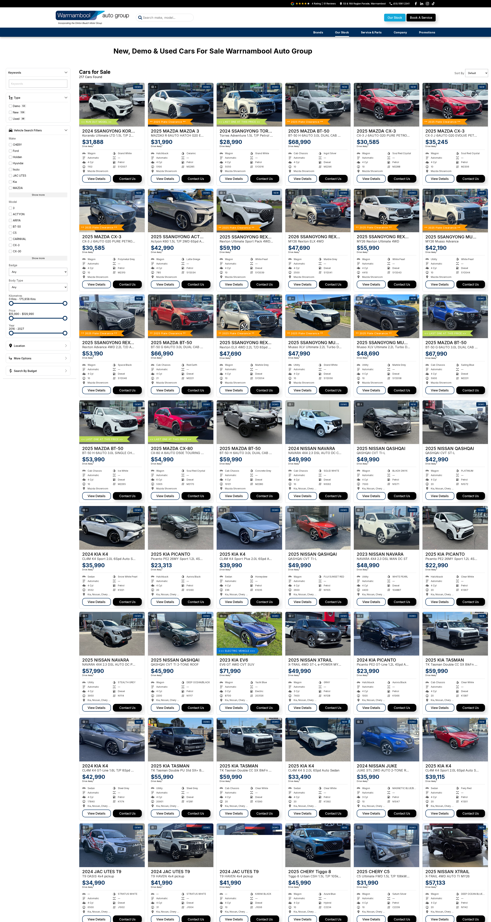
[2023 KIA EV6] (249, 634)
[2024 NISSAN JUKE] (386, 739)
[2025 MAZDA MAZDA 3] (180, 105)
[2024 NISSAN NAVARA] (318, 422)
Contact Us (127, 179)
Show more (38, 194)
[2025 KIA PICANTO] (180, 528)
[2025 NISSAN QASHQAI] (386, 422)
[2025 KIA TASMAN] (455, 634)
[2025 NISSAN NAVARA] (112, 634)
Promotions (427, 32)
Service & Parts (371, 32)
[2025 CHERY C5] (386, 845)
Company (400, 32)
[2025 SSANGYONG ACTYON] (180, 210)
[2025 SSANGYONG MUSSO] (455, 210)
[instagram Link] (427, 3)
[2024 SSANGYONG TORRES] (249, 105)
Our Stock (395, 18)
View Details (97, 179)
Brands (318, 32)
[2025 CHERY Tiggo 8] (318, 845)
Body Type (16, 280)
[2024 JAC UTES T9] (112, 845)
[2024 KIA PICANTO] (386, 634)
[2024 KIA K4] (112, 528)
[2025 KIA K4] (249, 528)
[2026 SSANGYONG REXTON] (318, 210)
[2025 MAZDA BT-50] (318, 105)
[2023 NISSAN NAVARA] (386, 528)
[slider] (11, 303)
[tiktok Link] (433, 3)
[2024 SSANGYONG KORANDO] (112, 105)
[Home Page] (93, 17)
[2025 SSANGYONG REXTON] (249, 210)
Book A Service (421, 18)
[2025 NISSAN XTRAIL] (318, 634)
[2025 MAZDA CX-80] (180, 422)
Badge (13, 265)
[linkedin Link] (421, 3)
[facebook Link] (415, 3)
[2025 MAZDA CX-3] (386, 105)
